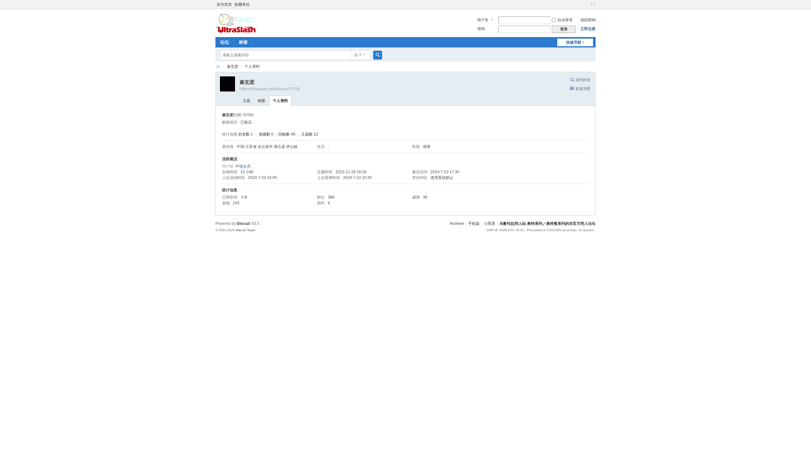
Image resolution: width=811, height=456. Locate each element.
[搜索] (377, 55)
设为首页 (224, 4)
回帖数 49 (286, 134)
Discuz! (244, 223)
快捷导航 (573, 42)
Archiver (457, 223)
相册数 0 (266, 134)
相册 (261, 100)
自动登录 (565, 20)
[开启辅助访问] (586, 4)
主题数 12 (309, 134)
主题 (246, 100)
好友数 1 (245, 134)
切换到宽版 (593, 4)
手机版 (474, 223)
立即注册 (588, 29)
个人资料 (280, 100)
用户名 (483, 20)
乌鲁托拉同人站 (217, 66)
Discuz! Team (245, 230)
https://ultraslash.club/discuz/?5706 (269, 89)
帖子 (358, 55)
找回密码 (588, 20)
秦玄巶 (232, 66)
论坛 (224, 42)
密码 (481, 29)
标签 (243, 42)
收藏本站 (242, 4)
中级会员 (243, 166)
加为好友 (583, 80)
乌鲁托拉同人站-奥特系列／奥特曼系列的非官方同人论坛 (547, 223)
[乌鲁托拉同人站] (235, 22)
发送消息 (583, 88)
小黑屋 (489, 223)
